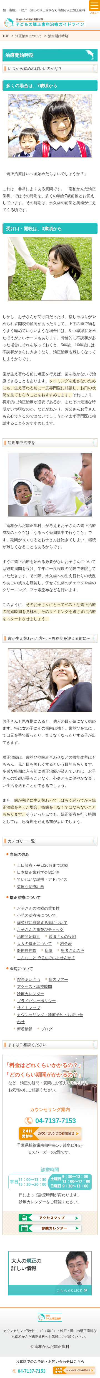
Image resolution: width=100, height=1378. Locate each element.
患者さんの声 (72, 950)
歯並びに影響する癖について (42, 922)
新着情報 (24, 1029)
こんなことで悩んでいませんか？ (46, 958)
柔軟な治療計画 (30, 886)
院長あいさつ (28, 979)
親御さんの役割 (62, 936)
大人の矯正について (34, 943)
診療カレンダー (30, 994)
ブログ (46, 1029)
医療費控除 (26, 950)
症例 (48, 950)
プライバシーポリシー (36, 1001)
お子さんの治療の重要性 (38, 908)
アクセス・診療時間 (34, 986)
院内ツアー (58, 979)
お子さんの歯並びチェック (40, 929)
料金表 (66, 943)
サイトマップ (28, 1008)
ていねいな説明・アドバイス (42, 879)
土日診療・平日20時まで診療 (42, 865)
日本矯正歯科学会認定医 (38, 872)
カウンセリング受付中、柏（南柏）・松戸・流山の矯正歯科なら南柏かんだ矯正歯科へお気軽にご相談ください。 (50, 1334)
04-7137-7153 (32, 1371)
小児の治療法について (36, 915)
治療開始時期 (28, 936)
